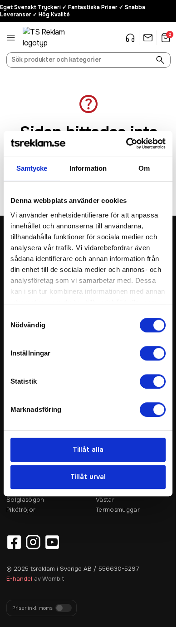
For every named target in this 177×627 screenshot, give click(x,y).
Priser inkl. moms (32, 608)
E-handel (19, 579)
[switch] (153, 353)
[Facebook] (14, 542)
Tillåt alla (88, 449)
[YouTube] (52, 542)
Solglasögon (25, 500)
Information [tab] (88, 168)
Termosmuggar (118, 509)
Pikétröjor (20, 509)
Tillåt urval (88, 477)
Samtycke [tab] (32, 168)
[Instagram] (33, 542)
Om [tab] (144, 168)
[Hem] (45, 38)
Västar (105, 500)
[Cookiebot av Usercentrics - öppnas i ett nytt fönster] (126, 143)
